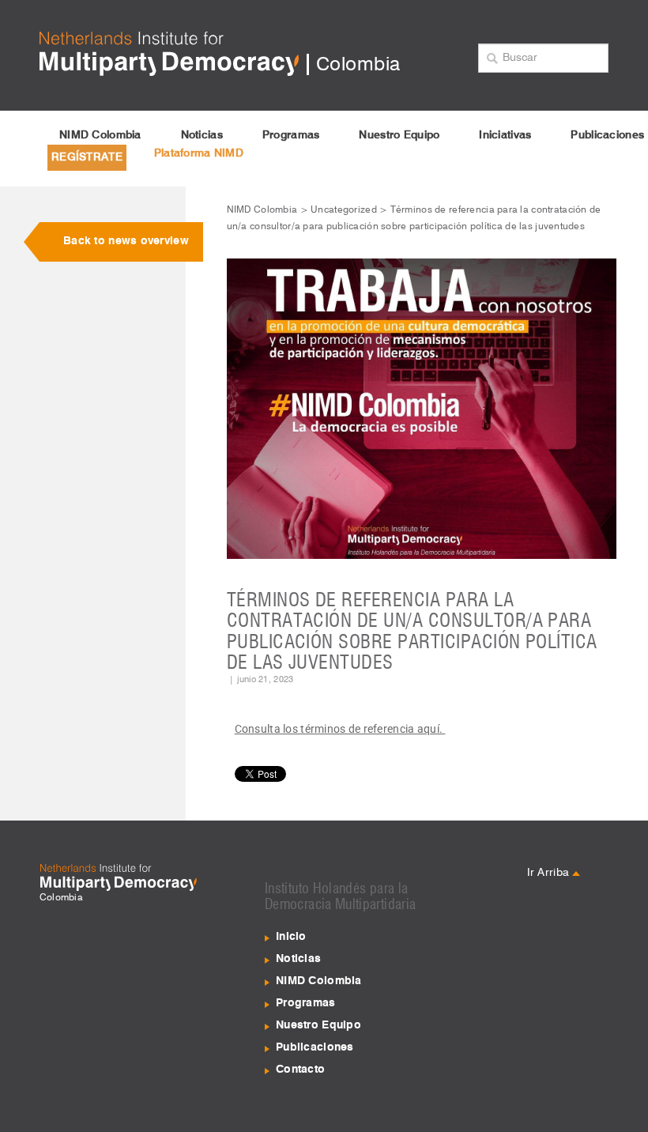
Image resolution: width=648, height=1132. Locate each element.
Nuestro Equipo (399, 135)
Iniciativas (505, 135)
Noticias (202, 135)
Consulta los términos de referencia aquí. (340, 729)
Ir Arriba (550, 872)
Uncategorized (344, 210)
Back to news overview (126, 241)
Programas (291, 135)
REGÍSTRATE (86, 157)
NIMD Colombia (100, 135)
